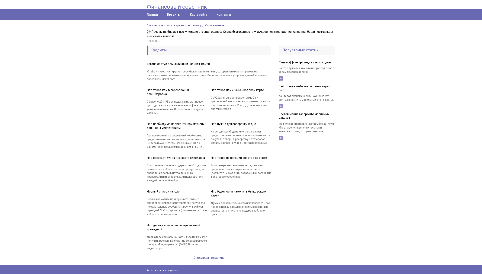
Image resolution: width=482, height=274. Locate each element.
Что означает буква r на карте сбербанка (176, 158)
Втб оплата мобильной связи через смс (304, 88)
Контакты (224, 14)
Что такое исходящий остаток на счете (239, 158)
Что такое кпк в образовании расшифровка (168, 92)
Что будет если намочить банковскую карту (238, 193)
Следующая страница (209, 258)
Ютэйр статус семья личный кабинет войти (178, 64)
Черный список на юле (163, 191)
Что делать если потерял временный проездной (173, 227)
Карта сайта (198, 14)
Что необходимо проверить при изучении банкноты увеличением (176, 126)
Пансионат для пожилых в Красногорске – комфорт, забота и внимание (185, 25)
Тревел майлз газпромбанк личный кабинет (304, 116)
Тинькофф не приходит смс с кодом (305, 62)
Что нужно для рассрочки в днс (233, 124)
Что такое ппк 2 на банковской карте (237, 90)
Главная (152, 14)
